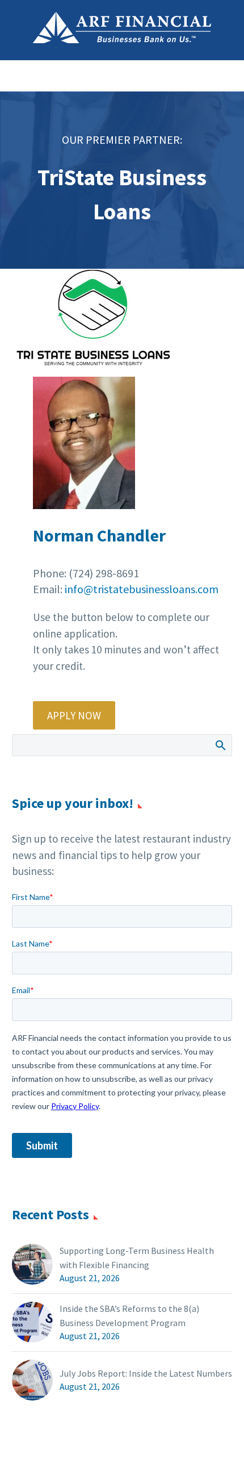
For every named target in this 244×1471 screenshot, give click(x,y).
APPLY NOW (74, 715)
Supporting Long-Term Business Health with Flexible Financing (137, 1257)
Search (220, 745)
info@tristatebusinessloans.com (141, 589)
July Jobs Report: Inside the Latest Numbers (146, 1373)
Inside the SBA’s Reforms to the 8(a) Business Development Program (129, 1315)
